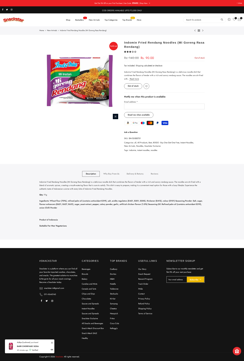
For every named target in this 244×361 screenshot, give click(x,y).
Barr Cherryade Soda (28, 346)
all (135, 142)
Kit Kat (112, 298)
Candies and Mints (89, 283)
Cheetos (113, 308)
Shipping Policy (145, 308)
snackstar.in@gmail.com (54, 288)
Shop (68, 19)
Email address (131, 101)
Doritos (113, 274)
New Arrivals (94, 19)
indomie (132, 150)
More (139, 19)
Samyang (114, 303)
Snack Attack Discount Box (93, 328)
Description (91, 173)
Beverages (86, 269)
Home (41, 30)
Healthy (85, 338)
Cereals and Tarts (89, 288)
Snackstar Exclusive (152, 146)
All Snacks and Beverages (92, 323)
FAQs (140, 288)
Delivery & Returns (135, 173)
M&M (112, 279)
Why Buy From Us (111, 173)
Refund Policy (144, 303)
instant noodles (143, 150)
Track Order (143, 283)
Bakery (84, 279)
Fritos (112, 318)
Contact (141, 293)
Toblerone (114, 288)
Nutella (113, 283)
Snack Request (144, 274)
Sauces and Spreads (90, 303)
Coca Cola (114, 323)
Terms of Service (145, 313)
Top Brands (128, 19)
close (240, 3)
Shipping (139, 65)
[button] (130, 51)
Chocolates (86, 298)
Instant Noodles (186, 142)
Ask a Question (131, 132)
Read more (134, 78)
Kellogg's (114, 328)
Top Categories (111, 19)
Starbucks (114, 293)
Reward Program (145, 279)
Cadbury (113, 269)
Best (150, 142)
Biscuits (85, 274)
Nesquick (114, 313)
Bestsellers (80, 19)
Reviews (154, 173)
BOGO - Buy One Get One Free (166, 142)
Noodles (139, 146)
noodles (154, 150)
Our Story (142, 269)
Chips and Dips (88, 293)
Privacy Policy (144, 298)
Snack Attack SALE (89, 333)
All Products (142, 142)
